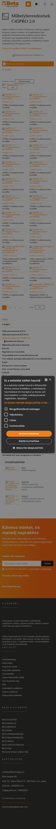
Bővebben (22, 398)
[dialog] (28, 414)
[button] (28, 403)
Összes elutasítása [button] (29, 441)
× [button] (50, 380)
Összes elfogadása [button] (29, 433)
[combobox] (46, 379)
